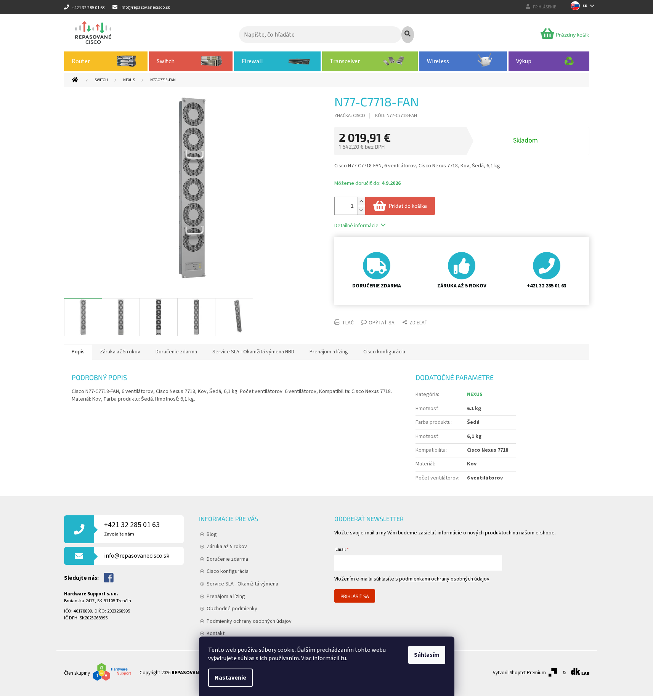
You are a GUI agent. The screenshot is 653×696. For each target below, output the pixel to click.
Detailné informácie (356, 225)
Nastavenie (230, 678)
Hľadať (407, 34)
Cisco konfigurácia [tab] (384, 352)
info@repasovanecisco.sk (136, 556)
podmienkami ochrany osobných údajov (444, 579)
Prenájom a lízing (226, 596)
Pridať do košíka (408, 205)
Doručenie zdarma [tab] (176, 352)
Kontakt (216, 633)
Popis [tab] (78, 352)
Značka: (349, 115)
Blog (212, 534)
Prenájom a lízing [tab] (329, 352)
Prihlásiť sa (354, 596)
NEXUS (475, 394)
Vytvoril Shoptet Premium (519, 672)
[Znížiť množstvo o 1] (361, 210)
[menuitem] (106, 61)
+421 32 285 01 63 (132, 528)
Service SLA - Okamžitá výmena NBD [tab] (253, 352)
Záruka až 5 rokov (227, 546)
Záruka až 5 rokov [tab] (120, 352)
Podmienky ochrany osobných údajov (249, 621)
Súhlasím (427, 655)
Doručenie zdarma (227, 559)
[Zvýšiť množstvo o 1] (361, 201)
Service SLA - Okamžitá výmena (242, 584)
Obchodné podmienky (232, 609)
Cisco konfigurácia (228, 571)
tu (343, 658)
